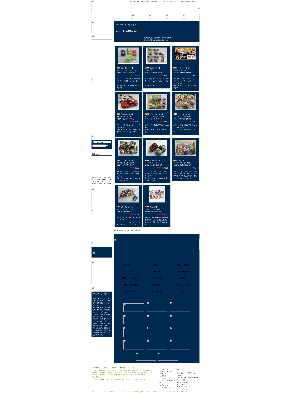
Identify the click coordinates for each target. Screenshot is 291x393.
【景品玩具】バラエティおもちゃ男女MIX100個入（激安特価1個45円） (183, 163)
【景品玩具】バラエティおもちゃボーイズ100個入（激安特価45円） (154, 209)
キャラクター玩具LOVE (101, 104)
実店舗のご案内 (98, 219)
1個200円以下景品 (104, 52)
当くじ (100, 62)
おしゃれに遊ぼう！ (100, 101)
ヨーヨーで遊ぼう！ (100, 126)
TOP (116, 25)
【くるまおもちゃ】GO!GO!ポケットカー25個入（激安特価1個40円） (154, 163)
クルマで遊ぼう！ (100, 130)
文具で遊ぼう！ (99, 97)
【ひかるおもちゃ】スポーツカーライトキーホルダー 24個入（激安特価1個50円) (128, 70)
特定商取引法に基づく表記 (102, 223)
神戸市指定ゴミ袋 (104, 73)
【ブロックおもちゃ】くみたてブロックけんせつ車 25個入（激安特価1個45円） (154, 116)
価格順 (164, 38)
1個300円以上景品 (104, 59)
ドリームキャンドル (104, 69)
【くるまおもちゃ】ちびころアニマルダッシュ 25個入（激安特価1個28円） (182, 116)
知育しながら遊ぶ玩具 (101, 108)
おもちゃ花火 (102, 66)
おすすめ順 (157, 38)
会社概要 (96, 216)
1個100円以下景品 (104, 45)
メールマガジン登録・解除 (102, 230)
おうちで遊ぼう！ (100, 123)
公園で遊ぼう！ (99, 119)
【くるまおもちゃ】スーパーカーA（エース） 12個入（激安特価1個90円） (126, 116)
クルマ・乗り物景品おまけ (127, 25)
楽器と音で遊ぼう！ (100, 111)
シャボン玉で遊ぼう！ (101, 89)
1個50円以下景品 (103, 41)
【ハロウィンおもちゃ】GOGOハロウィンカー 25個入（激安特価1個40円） (183, 70)
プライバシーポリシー (100, 226)
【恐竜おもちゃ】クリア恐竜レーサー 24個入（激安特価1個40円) (154, 70)
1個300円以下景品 (104, 55)
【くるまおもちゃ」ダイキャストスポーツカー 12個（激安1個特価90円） (125, 209)
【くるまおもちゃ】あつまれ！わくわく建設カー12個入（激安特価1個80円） (126, 163)
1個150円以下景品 (104, 48)
